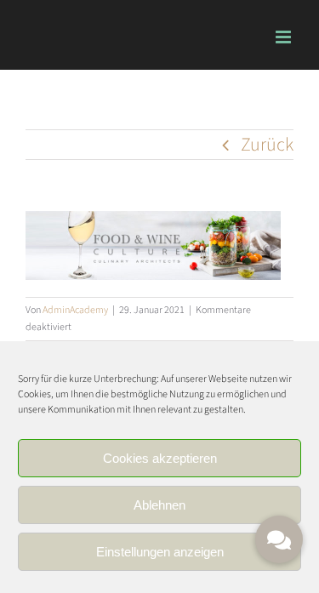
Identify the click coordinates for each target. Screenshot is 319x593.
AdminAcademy (75, 310)
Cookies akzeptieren (160, 458)
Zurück (267, 144)
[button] (279, 539)
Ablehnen (159, 505)
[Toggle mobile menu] (284, 37)
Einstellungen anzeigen (160, 552)
